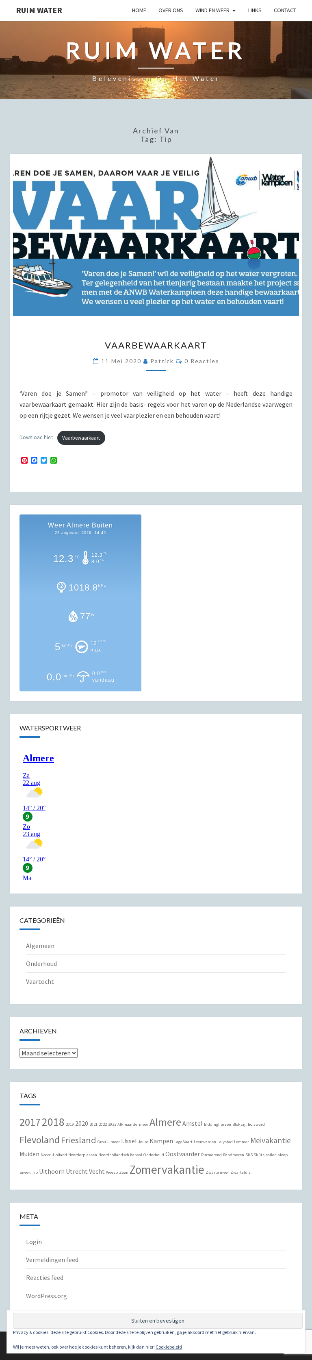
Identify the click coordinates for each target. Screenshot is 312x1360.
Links (255, 10)
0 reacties (201, 360)
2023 (112, 1124)
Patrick (162, 360)
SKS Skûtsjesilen (261, 1154)
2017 (30, 1122)
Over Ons (170, 10)
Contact (285, 10)
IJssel (129, 1141)
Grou (102, 1141)
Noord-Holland (54, 1154)
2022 (103, 1124)
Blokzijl (239, 1124)
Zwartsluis (240, 1172)
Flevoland (40, 1139)
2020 (81, 1123)
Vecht (97, 1171)
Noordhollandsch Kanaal (120, 1154)
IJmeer (113, 1141)
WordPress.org (46, 1296)
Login (34, 1242)
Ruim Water (39, 10)
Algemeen (40, 946)
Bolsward (256, 1124)
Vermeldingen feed (52, 1259)
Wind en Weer (212, 10)
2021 (93, 1124)
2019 (70, 1124)
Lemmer (241, 1141)
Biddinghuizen (217, 1124)
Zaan (123, 1172)
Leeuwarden (205, 1141)
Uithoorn (52, 1171)
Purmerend (211, 1154)
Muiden (29, 1154)
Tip (35, 1172)
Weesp (112, 1172)
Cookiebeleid (169, 1347)
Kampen (161, 1141)
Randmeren (233, 1154)
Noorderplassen (82, 1154)
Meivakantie (270, 1140)
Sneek (25, 1172)
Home (139, 10)
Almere (165, 1122)
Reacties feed (44, 1277)
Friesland (78, 1140)
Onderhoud (41, 963)
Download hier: (36, 437)
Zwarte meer (217, 1172)
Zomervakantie (167, 1169)
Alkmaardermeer (132, 1124)
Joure (143, 1141)
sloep (283, 1154)
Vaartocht (40, 981)
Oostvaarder (182, 1154)
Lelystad (225, 1141)
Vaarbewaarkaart (156, 345)
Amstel (192, 1123)
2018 (53, 1122)
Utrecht (77, 1171)
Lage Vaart (183, 1141)
